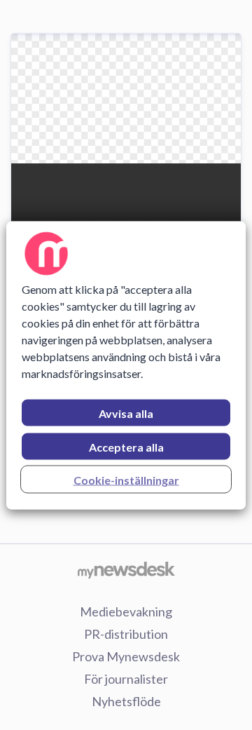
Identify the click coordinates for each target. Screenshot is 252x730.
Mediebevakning (126, 611)
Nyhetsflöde (126, 701)
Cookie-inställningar (126, 479)
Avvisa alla (126, 412)
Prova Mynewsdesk (126, 656)
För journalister (126, 679)
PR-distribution (126, 634)
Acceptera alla (126, 446)
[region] (126, 365)
